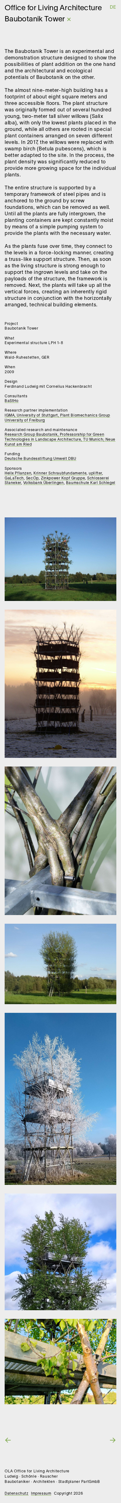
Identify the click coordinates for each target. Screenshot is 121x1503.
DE (113, 7)
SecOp (32, 478)
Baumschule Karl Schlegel (90, 483)
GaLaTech (14, 478)
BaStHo (12, 401)
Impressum (41, 1493)
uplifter (95, 473)
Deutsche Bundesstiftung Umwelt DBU (40, 458)
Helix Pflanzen (18, 473)
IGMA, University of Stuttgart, (32, 415)
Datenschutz (17, 1493)
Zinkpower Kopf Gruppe (63, 478)
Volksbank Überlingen (43, 483)
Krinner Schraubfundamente (60, 473)
